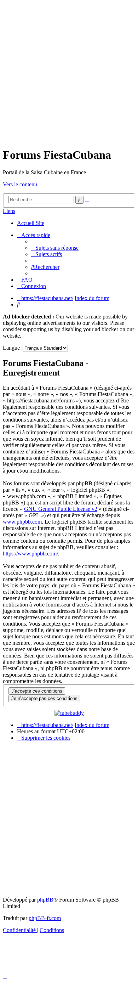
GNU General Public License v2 (60, 509)
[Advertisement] (69, 72)
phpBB (45, 900)
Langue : (13, 348)
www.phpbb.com (22, 522)
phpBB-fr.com (45, 918)
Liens (9, 211)
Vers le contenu (20, 184)
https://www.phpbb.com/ (30, 554)
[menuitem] (55, 248)
